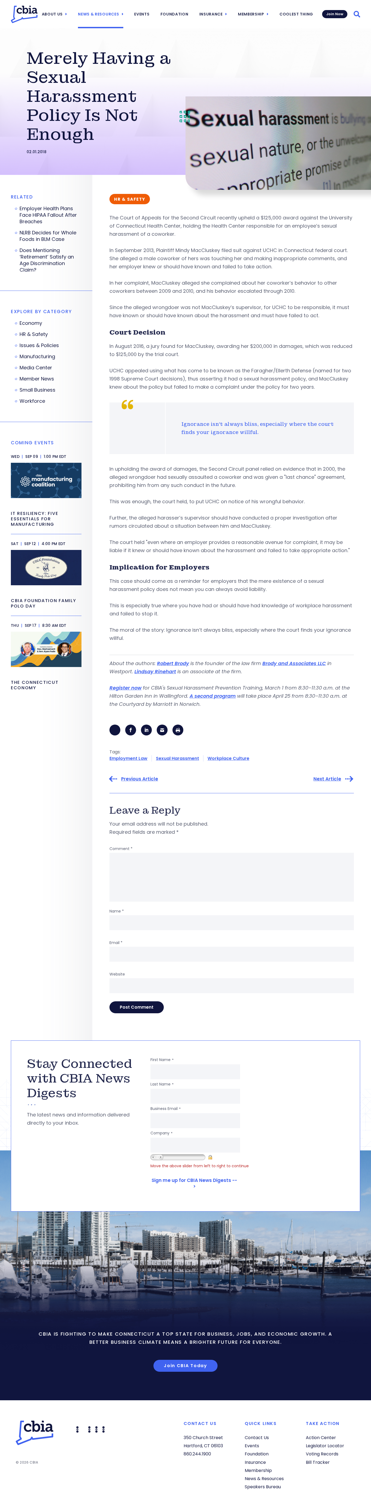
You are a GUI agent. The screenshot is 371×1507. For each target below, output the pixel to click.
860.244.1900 (197, 1454)
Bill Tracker (318, 1462)
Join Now (334, 14)
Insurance (211, 14)
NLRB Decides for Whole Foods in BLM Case (48, 236)
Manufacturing (37, 356)
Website (117, 974)
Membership (251, 14)
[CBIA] (24, 14)
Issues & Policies (39, 345)
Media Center (36, 367)
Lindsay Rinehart (155, 671)
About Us (52, 14)
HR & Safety (34, 334)
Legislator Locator (325, 1446)
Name (116, 911)
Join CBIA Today (185, 1366)
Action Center (321, 1437)
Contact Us (257, 1437)
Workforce (32, 401)
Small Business (37, 390)
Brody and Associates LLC (294, 663)
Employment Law (128, 758)
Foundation (174, 14)
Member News (37, 379)
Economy (31, 323)
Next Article (327, 779)
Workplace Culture (228, 758)
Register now (125, 687)
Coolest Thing (296, 14)
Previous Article (139, 779)
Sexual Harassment (177, 758)
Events (141, 14)
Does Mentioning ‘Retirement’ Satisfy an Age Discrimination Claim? (47, 260)
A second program (213, 696)
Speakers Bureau (263, 1487)
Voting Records (322, 1454)
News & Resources (98, 14)
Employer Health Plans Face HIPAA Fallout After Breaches (48, 215)
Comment (121, 848)
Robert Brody (173, 663)
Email (115, 942)
